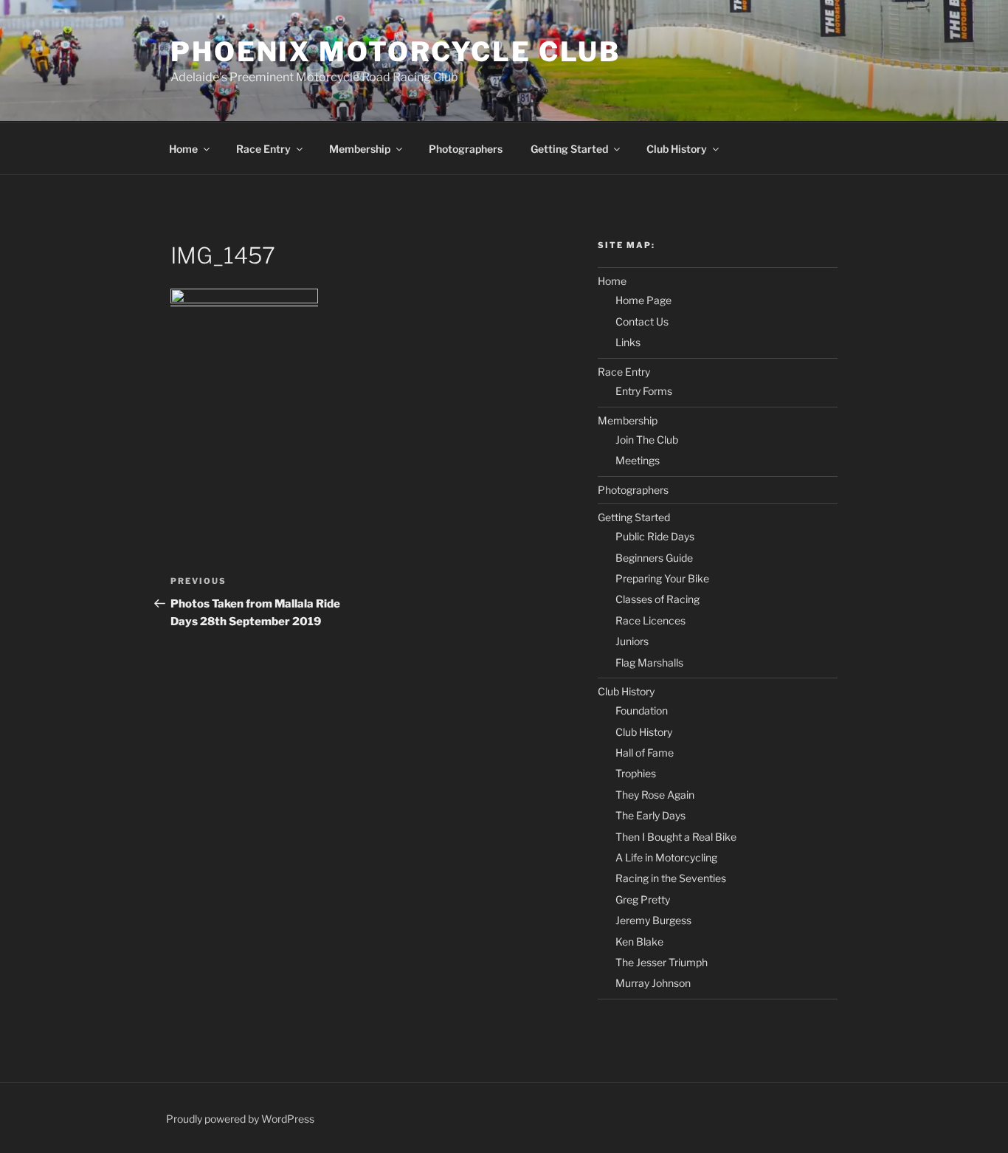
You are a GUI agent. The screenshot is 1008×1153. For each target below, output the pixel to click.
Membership (359, 148)
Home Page (643, 300)
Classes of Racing (657, 599)
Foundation (641, 710)
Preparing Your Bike (662, 578)
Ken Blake (639, 941)
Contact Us (642, 321)
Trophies (635, 773)
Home (183, 148)
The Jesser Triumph (661, 962)
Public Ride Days (654, 536)
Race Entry (263, 148)
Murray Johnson (653, 983)
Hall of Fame (644, 752)
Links (628, 342)
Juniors (632, 641)
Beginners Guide (654, 557)
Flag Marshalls (649, 662)
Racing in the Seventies (670, 878)
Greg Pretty (642, 899)
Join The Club (646, 439)
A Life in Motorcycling (666, 857)
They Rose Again (654, 794)
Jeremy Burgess (653, 920)
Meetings (637, 460)
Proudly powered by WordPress (240, 1118)
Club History (676, 148)
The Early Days (650, 815)
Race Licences (650, 620)
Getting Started (569, 148)
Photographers (466, 148)
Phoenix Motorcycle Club (395, 51)
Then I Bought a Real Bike (675, 836)
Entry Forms (643, 391)
